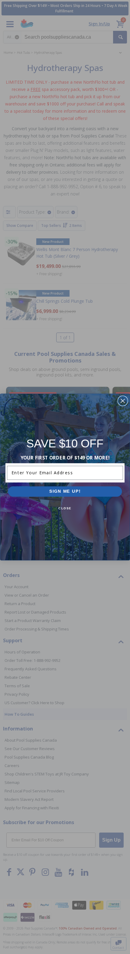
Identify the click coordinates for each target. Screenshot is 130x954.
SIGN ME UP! (65, 491)
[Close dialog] (122, 401)
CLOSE (65, 508)
